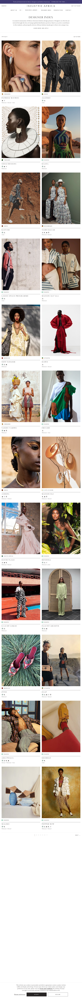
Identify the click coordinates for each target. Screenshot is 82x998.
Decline (57, 994)
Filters (77, 36)
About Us (14, 10)
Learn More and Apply (41, 28)
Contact (68, 10)
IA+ (20, 10)
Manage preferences (19, 994)
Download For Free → (59, 1)
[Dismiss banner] (79, 2)
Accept (36, 994)
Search (4, 5)
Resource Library (31, 10)
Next (77, 835)
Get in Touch (75, 5)
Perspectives (58, 10)
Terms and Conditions (46, 988)
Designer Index (46, 10)
